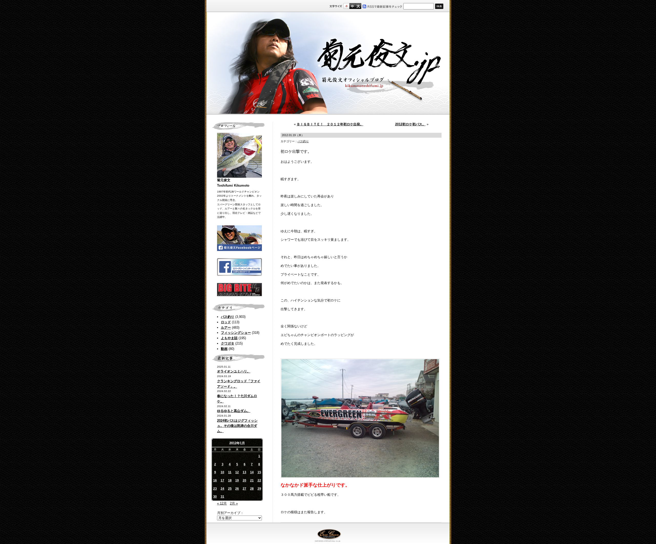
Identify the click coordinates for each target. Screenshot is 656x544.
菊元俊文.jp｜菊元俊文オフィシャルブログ (328, 63)
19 (237, 480)
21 (252, 480)
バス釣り (227, 317)
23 (215, 488)
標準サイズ (346, 6)
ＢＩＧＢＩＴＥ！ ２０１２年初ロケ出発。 (330, 124)
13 (244, 472)
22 (259, 480)
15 (259, 472)
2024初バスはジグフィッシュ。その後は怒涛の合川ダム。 (237, 426)
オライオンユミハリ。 (233, 371)
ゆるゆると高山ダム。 (233, 411)
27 (244, 488)
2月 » (234, 503)
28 (252, 488)
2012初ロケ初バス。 (410, 124)
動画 (224, 349)
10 (222, 472)
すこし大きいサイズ (352, 6)
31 (222, 496)
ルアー (226, 327)
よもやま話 (229, 338)
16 (215, 480)
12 (237, 472)
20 (244, 480)
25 (230, 488)
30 (215, 496)
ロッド (226, 322)
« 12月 (222, 503)
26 (237, 488)
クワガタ (227, 343)
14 (252, 472)
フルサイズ (358, 6)
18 (230, 480)
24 (222, 488)
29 (259, 488)
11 (229, 472)
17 (222, 480)
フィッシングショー (236, 333)
